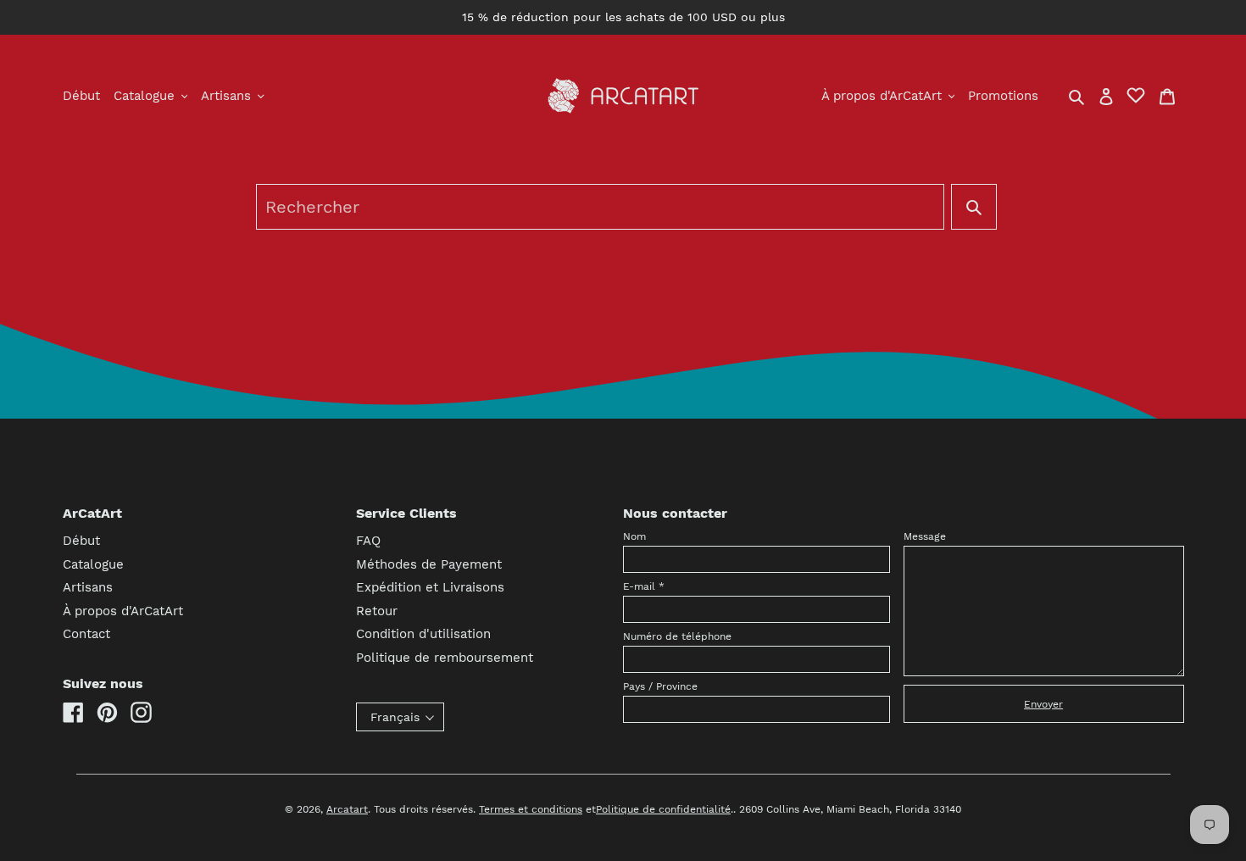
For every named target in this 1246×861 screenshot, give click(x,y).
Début (81, 540)
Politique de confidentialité (663, 809)
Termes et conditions (530, 809)
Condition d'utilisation (423, 634)
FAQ (368, 540)
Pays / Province (660, 686)
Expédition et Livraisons (430, 587)
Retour (377, 611)
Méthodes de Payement (429, 564)
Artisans (88, 587)
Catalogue (93, 564)
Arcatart (347, 809)
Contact (86, 634)
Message (925, 536)
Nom (634, 536)
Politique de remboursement (444, 657)
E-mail (644, 586)
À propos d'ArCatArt (123, 611)
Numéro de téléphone (677, 636)
